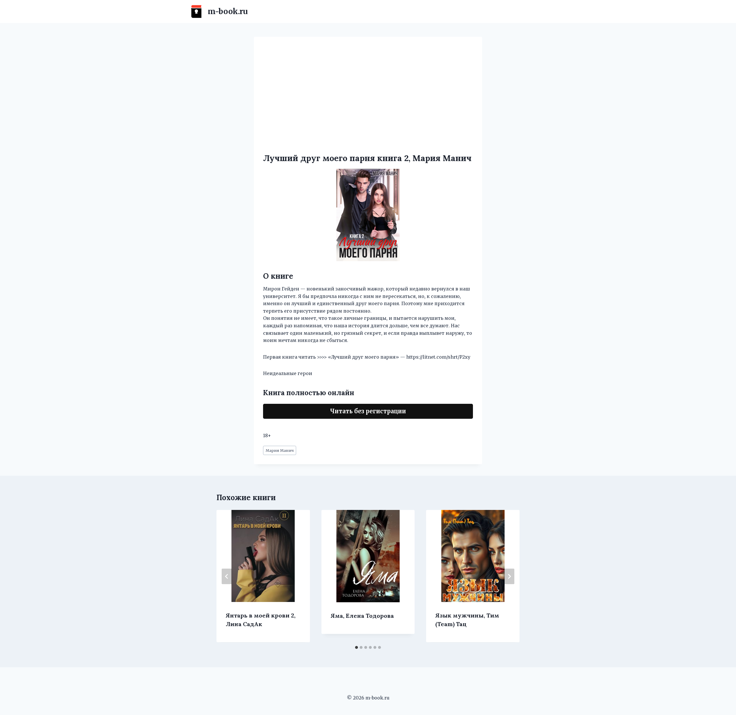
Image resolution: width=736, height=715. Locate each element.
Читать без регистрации (368, 411)
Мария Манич (280, 450)
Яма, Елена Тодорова (362, 615)
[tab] (356, 647)
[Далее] (509, 576)
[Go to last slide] (227, 576)
